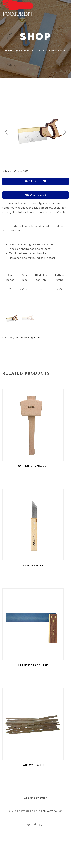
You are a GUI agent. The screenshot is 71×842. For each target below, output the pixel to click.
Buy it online (35, 181)
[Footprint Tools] (17, 7)
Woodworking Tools (30, 50)
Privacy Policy (53, 811)
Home (9, 50)
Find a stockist (35, 194)
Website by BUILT (35, 798)
